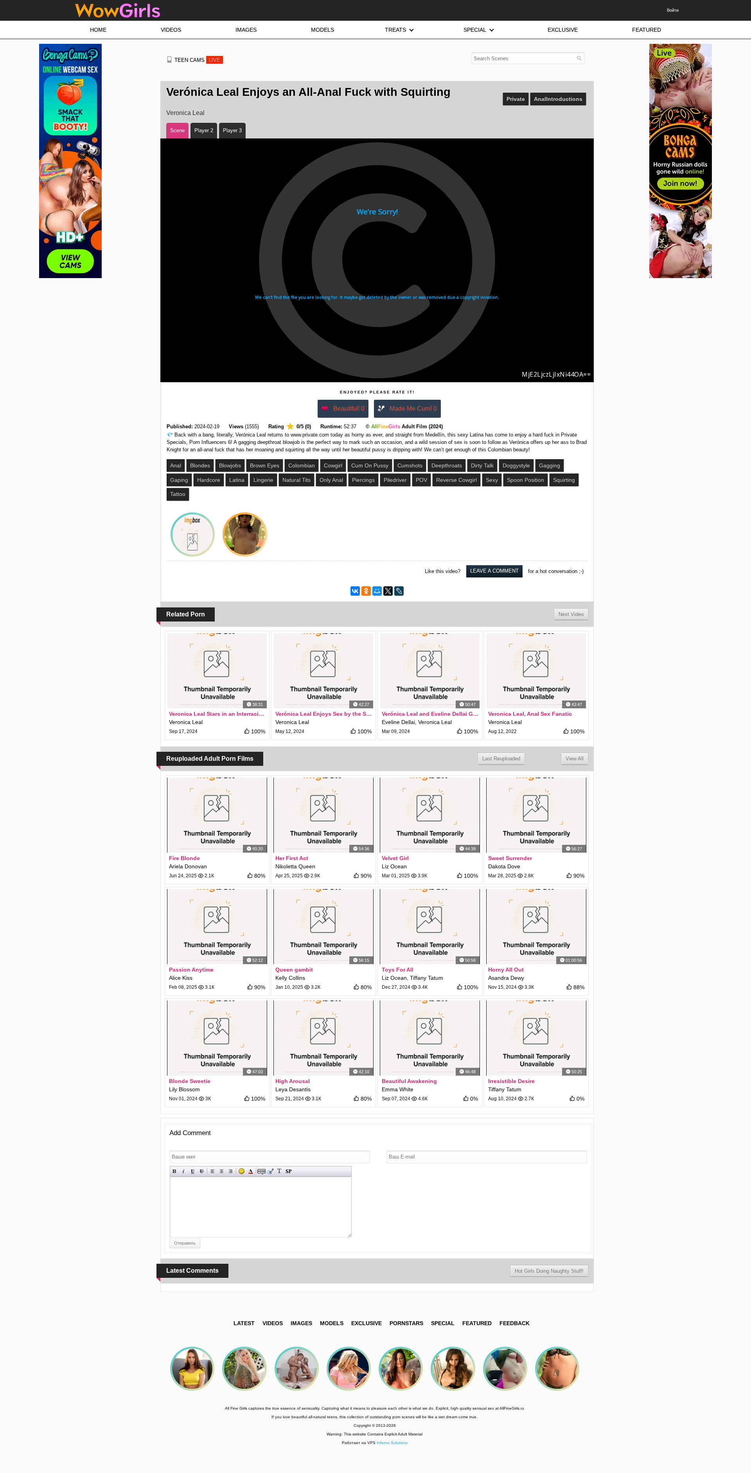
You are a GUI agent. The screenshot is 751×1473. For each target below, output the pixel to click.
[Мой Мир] (377, 591)
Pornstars (406, 1323)
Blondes (200, 465)
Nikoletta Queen (295, 866)
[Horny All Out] (536, 926)
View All (575, 759)
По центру (221, 1171)
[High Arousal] (323, 1038)
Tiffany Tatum (426, 978)
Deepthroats (446, 465)
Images (301, 1323)
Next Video (571, 614)
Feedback (514, 1323)
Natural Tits (296, 480)
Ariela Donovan (188, 866)
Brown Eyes (264, 465)
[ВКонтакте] (355, 591)
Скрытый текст (261, 1171)
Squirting (564, 480)
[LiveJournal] (399, 591)
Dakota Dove (504, 866)
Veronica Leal (185, 113)
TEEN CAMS (197, 60)
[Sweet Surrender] (536, 815)
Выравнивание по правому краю (230, 1171)
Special (443, 1323)
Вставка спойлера (288, 1171)
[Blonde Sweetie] (217, 1038)
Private (516, 99)
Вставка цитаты (270, 1171)
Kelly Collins (290, 978)
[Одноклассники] (366, 591)
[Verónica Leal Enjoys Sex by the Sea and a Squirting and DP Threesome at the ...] (323, 670)
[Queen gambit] (323, 926)
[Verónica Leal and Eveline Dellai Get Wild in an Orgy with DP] (430, 670)
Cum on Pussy (369, 465)
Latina (236, 480)
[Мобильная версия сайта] (169, 59)
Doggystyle (516, 465)
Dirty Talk (482, 465)
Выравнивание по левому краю (212, 1171)
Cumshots (409, 465)
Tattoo (177, 494)
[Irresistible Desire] (536, 1038)
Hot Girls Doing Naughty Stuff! (549, 1271)
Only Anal (331, 480)
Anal (175, 465)
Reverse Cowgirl (456, 480)
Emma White (397, 1089)
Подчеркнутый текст (192, 1171)
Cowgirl (333, 465)
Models (331, 1323)
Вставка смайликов (241, 1171)
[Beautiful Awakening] (430, 1038)
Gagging (549, 465)
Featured (477, 1323)
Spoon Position (525, 480)
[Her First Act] (323, 815)
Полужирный (174, 1171)
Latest (244, 1323)
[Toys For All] (430, 926)
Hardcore (208, 480)
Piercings (363, 480)
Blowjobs (230, 465)
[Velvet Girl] (430, 815)
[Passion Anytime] (217, 926)
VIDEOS (272, 1323)
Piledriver (395, 480)
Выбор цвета (250, 1171)
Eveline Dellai (398, 722)
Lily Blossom (184, 1089)
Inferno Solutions (392, 1443)
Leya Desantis (293, 1089)
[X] (388, 591)
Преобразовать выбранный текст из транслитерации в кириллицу (279, 1171)
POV (421, 480)
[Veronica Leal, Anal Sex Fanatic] (536, 670)
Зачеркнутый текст (201, 1171)
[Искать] (579, 58)
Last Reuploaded (501, 759)
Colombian (301, 465)
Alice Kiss (180, 978)
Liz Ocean (394, 866)
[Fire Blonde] (217, 815)
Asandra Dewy (506, 978)
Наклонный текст (183, 1171)
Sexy (492, 480)
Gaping (179, 480)
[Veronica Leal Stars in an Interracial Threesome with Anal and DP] (217, 670)
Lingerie (263, 480)
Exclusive (366, 1323)
